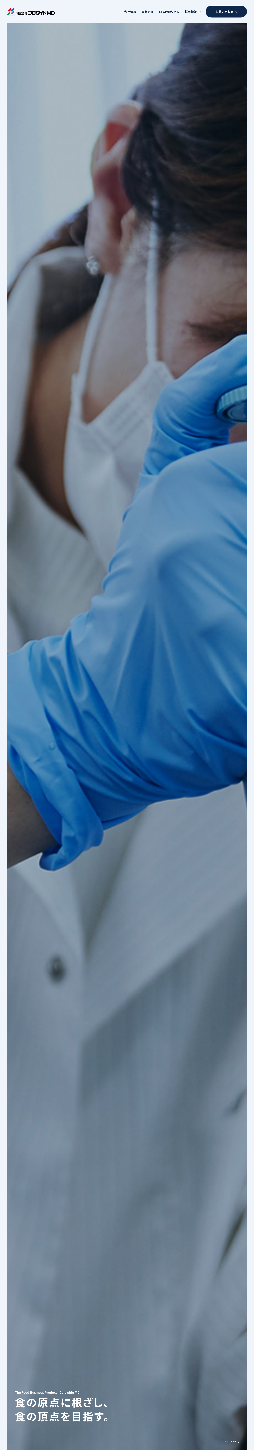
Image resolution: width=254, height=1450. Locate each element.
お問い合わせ (224, 12)
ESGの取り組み (169, 12)
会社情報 (130, 12)
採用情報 (191, 12)
